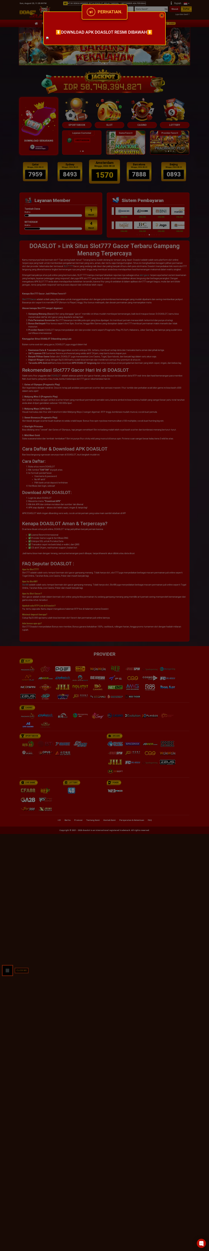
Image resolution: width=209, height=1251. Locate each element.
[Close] (161, 15)
